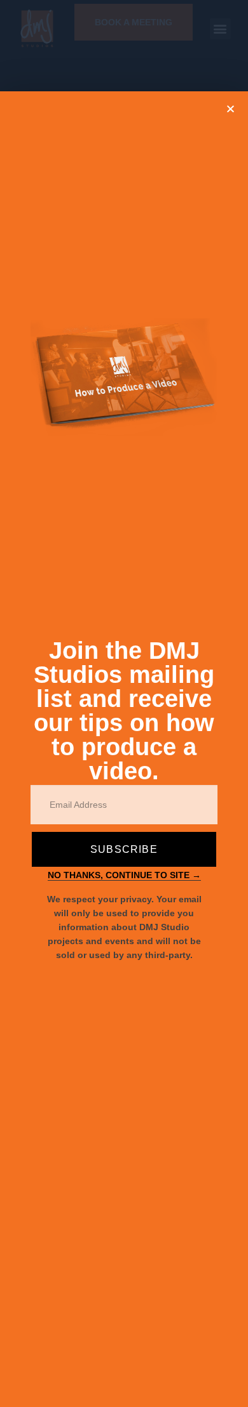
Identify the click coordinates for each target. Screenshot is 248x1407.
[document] (124, 703)
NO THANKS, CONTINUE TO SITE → (124, 875)
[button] (230, 108)
